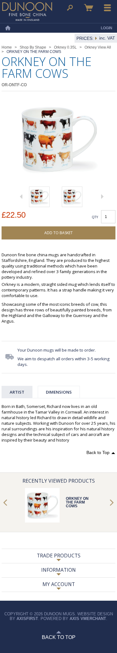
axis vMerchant (88, 618)
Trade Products (58, 555)
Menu (107, 8)
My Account (58, 584)
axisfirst (27, 618)
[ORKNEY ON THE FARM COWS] (39, 197)
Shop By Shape (33, 47)
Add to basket (58, 232)
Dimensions (59, 392)
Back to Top (98, 452)
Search (70, 8)
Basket (88, 8)
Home (7, 28)
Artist (17, 392)
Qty (95, 217)
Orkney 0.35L (65, 47)
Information (58, 569)
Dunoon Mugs (27, 11)
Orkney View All (98, 47)
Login (106, 28)
